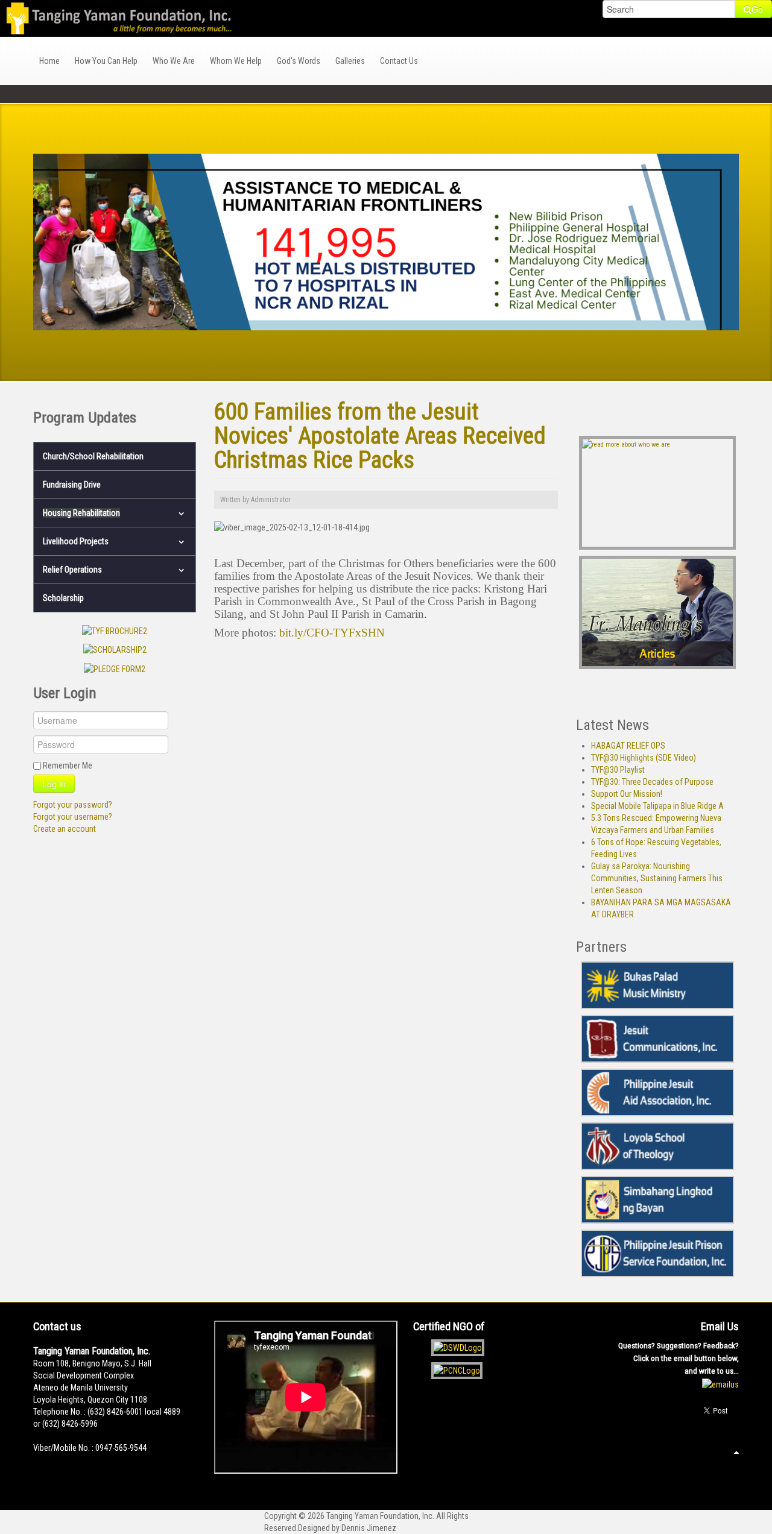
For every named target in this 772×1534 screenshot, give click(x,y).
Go (757, 9)
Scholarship (63, 598)
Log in (54, 784)
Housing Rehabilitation (81, 513)
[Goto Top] (736, 1452)
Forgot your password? (72, 804)
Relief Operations (72, 569)
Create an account (64, 829)
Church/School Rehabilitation (93, 456)
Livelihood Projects (76, 541)
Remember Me (67, 765)
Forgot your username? (72, 817)
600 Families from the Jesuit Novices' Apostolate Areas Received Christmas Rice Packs (380, 435)
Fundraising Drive (72, 484)
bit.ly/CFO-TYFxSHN (330, 632)
